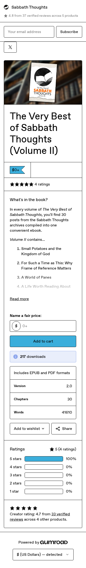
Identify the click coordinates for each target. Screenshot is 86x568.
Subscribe (69, 31)
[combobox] (29, 428)
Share (67, 428)
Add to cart (43, 341)
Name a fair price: (25, 315)
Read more (19, 299)
